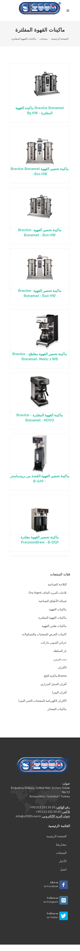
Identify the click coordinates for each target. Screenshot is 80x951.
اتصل (63, 869)
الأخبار (63, 861)
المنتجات (61, 852)
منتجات (43, 38)
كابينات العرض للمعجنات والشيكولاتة (44, 634)
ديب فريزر (60, 659)
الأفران (62, 667)
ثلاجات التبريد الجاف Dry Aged (48, 592)
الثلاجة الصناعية (57, 584)
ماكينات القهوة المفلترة (24, 38)
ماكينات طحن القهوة (54, 626)
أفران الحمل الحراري (54, 684)
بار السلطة (60, 651)
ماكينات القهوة (58, 609)
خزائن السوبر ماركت (54, 642)
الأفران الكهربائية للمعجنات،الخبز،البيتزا (42, 700)
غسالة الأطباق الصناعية (53, 601)
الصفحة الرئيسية (59, 38)
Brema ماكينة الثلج (55, 675)
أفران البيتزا (59, 692)
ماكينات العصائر (57, 709)
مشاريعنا (61, 844)
